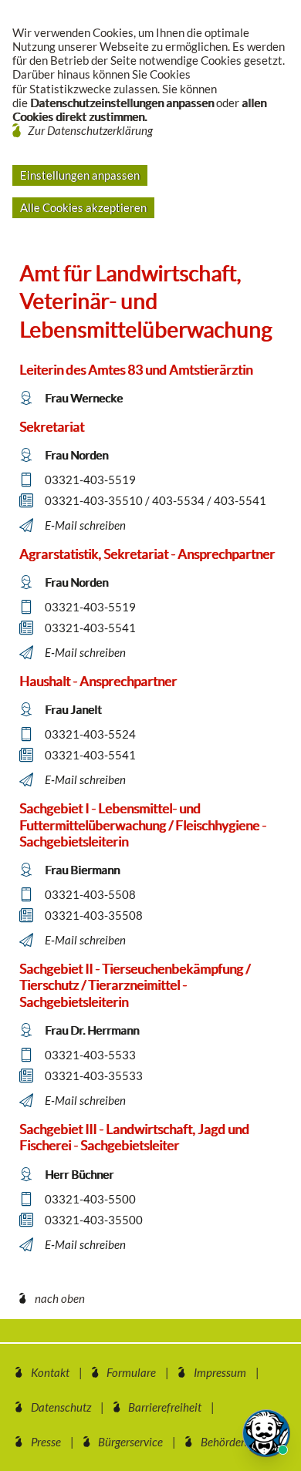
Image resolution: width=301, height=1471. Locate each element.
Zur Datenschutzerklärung (90, 130)
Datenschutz (61, 1407)
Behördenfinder (238, 1442)
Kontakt (50, 1372)
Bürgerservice (130, 1442)
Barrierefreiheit (164, 1407)
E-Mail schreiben (85, 525)
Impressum (220, 1372)
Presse (46, 1442)
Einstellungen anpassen (80, 175)
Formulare (131, 1372)
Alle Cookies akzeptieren (83, 207)
